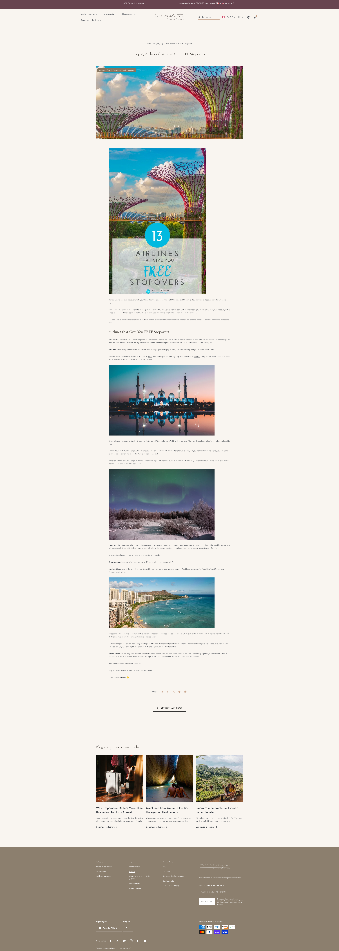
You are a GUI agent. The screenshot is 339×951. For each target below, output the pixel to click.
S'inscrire (169, 500)
